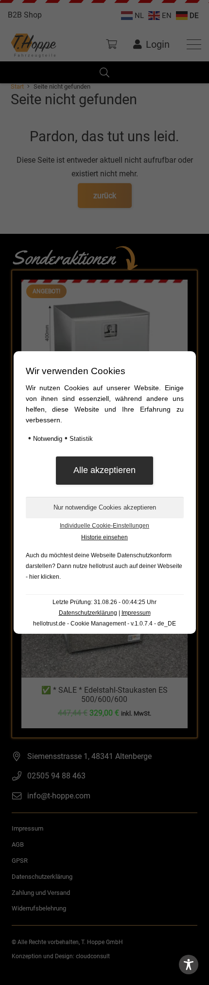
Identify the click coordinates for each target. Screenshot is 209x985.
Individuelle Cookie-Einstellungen (104, 525)
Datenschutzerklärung (88, 612)
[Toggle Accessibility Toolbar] (188, 964)
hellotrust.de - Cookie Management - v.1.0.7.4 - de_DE (104, 623)
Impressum (136, 612)
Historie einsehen (104, 537)
